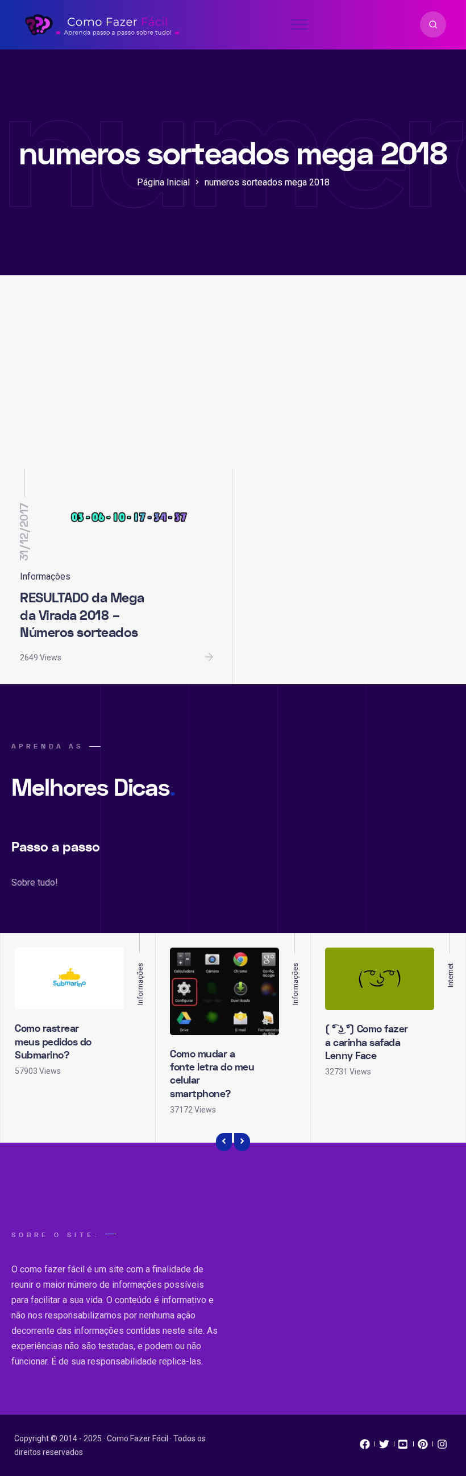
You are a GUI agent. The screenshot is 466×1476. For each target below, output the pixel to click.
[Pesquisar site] (433, 24)
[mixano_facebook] (364, 1447)
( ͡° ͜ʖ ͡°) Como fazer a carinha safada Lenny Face (366, 1042)
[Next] (242, 1142)
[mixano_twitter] (384, 1447)
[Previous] (224, 1142)
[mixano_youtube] (403, 1447)
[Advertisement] (233, 383)
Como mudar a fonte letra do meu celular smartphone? (212, 1074)
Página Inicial (163, 182)
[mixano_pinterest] (422, 1447)
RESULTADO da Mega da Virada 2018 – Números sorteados (82, 615)
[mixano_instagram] (442, 1447)
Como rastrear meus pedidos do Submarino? (53, 1042)
